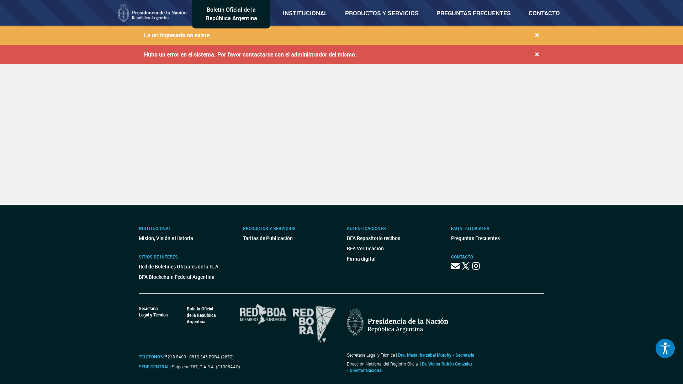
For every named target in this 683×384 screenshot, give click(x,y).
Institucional (305, 13)
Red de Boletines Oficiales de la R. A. (179, 266)
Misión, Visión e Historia (166, 238)
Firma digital (361, 258)
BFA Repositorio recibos (373, 238)
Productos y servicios (382, 13)
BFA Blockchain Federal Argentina (177, 276)
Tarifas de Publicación (268, 238)
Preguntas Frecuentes (473, 13)
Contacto (544, 13)
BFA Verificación (365, 248)
